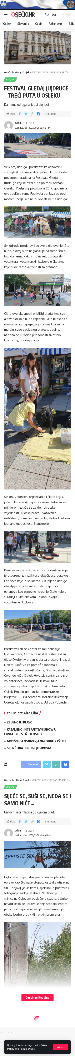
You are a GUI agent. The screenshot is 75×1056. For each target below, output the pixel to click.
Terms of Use (27, 1048)
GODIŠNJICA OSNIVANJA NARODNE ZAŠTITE (37, 741)
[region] (37, 47)
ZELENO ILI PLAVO (19, 722)
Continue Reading (37, 997)
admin (18, 122)
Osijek (10, 79)
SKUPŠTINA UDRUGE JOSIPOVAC (29, 748)
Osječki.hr (23, 14)
